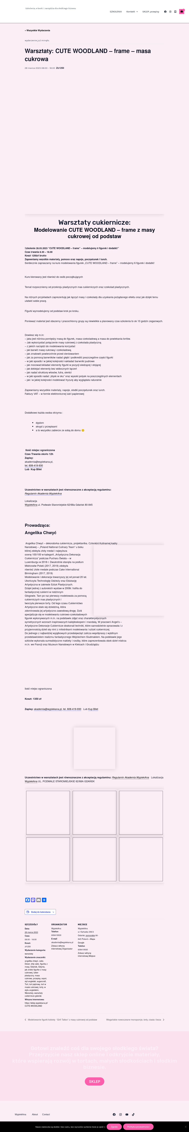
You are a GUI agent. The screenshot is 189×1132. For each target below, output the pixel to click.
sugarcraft (41, 981)
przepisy (36, 978)
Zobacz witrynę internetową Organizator (62, 947)
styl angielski (30, 981)
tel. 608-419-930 (34, 465)
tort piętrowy (34, 984)
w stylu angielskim (35, 988)
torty (41, 987)
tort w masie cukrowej (35, 985)
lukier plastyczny (31, 974)
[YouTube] (175, 12)
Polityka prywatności (138, 1126)
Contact (46, 1114)
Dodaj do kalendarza (41, 912)
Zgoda (114, 1126)
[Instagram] (170, 12)
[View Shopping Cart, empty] (181, 11)
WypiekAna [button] (20, 1114)
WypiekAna (31, 504)
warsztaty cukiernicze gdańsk (34, 994)
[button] (136, 11)
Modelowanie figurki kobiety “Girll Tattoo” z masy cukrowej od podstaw (62, 1019)
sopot (44, 978)
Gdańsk (33, 966)
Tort (26, 984)
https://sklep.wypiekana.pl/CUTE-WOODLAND (36, 1004)
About (35, 1114)
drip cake (35, 963)
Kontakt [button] (130, 11)
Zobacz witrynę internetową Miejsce (86, 954)
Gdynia (41, 966)
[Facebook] (165, 12)
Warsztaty (29, 993)
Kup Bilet (93, 709)
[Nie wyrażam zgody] (185, 1126)
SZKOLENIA (116, 11)
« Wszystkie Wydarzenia (37, 30)
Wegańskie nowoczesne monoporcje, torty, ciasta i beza (134, 1019)
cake (41, 960)
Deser (27, 963)
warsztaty (29, 953)
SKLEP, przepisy (151, 11)
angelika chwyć (31, 960)
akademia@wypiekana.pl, (48, 709)
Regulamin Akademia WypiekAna (43, 493)
